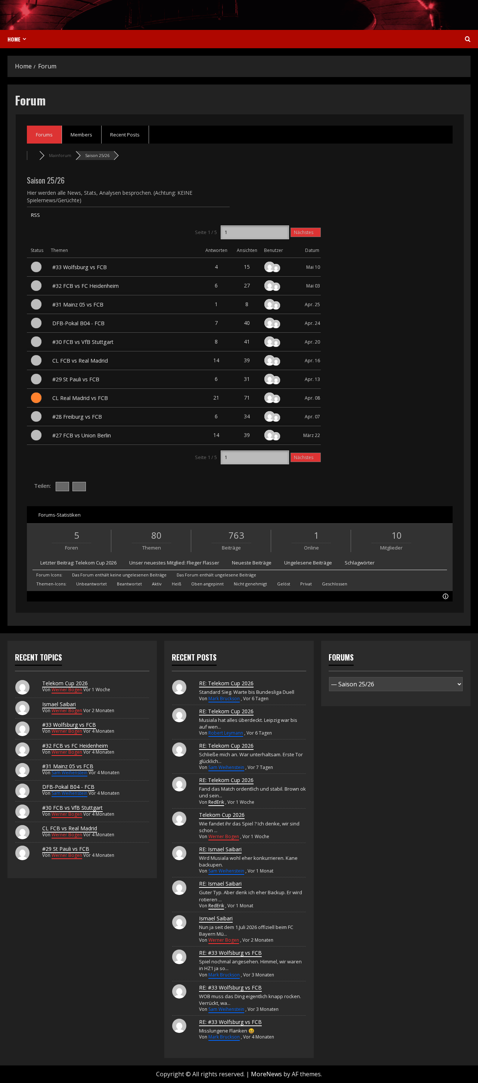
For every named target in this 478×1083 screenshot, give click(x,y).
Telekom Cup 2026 (96, 562)
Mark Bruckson (224, 698)
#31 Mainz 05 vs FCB (77, 304)
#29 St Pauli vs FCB (75, 379)
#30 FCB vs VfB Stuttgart (83, 341)
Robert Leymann (225, 733)
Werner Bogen (67, 689)
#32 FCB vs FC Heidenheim (85, 285)
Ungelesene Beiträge (308, 562)
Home (14, 39)
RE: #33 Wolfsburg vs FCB (230, 952)
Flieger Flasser (203, 562)
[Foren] (33, 155)
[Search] (468, 39)
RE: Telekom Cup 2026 (226, 683)
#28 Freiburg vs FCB (77, 416)
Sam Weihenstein (69, 772)
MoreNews (266, 1074)
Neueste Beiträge (251, 562)
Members (81, 134)
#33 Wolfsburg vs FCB (79, 267)
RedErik (216, 802)
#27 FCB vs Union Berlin (81, 435)
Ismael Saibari (59, 704)
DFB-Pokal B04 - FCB (78, 323)
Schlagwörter (360, 562)
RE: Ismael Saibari (220, 849)
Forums (44, 134)
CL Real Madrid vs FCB (80, 397)
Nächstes (304, 232)
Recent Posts (125, 134)
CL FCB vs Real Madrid (80, 360)
